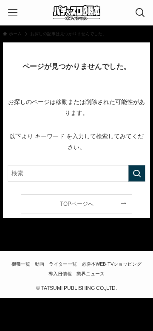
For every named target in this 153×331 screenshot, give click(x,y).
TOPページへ (77, 204)
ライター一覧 (63, 263)
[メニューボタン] (13, 12)
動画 (39, 263)
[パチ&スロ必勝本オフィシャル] (76, 12)
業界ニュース (90, 273)
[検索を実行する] (136, 173)
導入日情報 (60, 273)
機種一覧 (20, 263)
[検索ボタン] (140, 12)
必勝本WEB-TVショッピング (112, 263)
